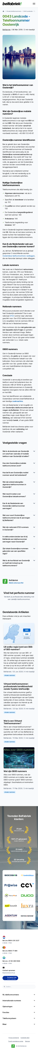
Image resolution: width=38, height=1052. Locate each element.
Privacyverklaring (14, 1037)
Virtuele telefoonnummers (13, 11)
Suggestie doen (25, 1037)
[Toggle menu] (34, 3)
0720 (12, 316)
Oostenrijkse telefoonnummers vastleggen (19, 256)
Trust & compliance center (15, 1041)
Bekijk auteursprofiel (16, 583)
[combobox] (20, 987)
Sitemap (27, 1041)
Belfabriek (7, 30)
